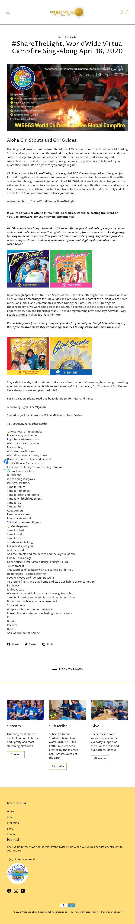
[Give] (109, 710)
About (10, 817)
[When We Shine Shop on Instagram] (16, 891)
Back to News (70, 669)
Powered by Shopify (111, 911)
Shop (10, 828)
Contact (12, 834)
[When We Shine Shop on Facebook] (9, 891)
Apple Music (30, 738)
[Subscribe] (67, 710)
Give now (100, 758)
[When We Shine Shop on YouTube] (23, 891)
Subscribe (58, 766)
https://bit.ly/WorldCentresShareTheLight (48, 201)
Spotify (17, 742)
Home (10, 811)
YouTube (54, 738)
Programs (13, 822)
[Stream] (25, 710)
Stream (15, 754)
